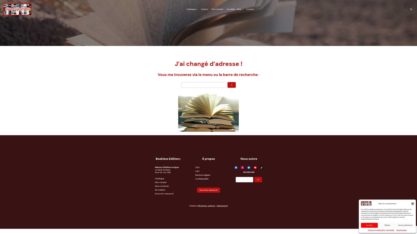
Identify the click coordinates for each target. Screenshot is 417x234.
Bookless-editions (207, 206)
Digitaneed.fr (222, 206)
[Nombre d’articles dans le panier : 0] (411, 9)
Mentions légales (401, 230)
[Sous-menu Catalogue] (197, 9)
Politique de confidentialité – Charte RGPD (381, 230)
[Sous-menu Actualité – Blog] (242, 9)
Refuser (387, 225)
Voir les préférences (405, 225)
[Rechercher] (232, 85)
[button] (413, 204)
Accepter (369, 225)
